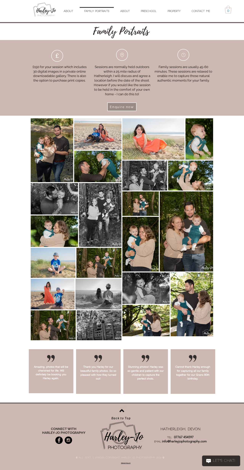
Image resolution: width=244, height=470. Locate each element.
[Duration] (183, 55)
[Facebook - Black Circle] (59, 440)
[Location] (122, 55)
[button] (228, 9)
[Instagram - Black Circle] (68, 440)
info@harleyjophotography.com (184, 441)
